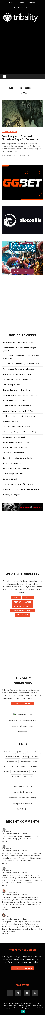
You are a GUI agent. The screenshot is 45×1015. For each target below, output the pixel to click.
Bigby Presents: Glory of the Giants (18, 342)
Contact (21, 2)
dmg (7, 771)
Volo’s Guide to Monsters (14, 453)
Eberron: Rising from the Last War (18, 411)
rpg (29, 752)
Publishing (32, 2)
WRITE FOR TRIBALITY (22, 606)
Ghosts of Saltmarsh (12, 421)
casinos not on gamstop (22, 726)
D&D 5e (9, 752)
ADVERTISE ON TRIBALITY (22, 610)
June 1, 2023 (27, 155)
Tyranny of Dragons (11, 494)
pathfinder (23, 766)
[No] (42, 1008)
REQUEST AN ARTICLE (22, 602)
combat (29, 776)
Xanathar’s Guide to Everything (16, 447)
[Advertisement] (22, 47)
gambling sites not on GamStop (22, 720)
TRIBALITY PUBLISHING (22, 704)
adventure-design (21, 771)
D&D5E (37, 771)
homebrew (13, 761)
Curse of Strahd (10, 479)
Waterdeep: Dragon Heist (14, 437)
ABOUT (16, 598)
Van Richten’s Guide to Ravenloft (17, 379)
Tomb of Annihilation (12, 463)
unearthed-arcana (30, 761)
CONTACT (28, 598)
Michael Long (10, 155)
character (9, 766)
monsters (36, 766)
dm (38, 752)
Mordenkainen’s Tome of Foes (16, 442)
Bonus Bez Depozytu (22, 792)
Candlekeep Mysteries (12, 385)
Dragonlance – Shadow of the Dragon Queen (19, 349)
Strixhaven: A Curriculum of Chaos (18, 369)
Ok (23, 1011)
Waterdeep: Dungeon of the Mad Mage (20, 432)
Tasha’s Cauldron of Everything (16, 390)
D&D (20, 752)
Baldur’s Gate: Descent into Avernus (19, 416)
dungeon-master (31, 757)
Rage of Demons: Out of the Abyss (18, 484)
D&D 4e (17, 776)
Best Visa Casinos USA (22, 786)
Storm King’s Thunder (13, 474)
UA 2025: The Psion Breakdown (14, 834)
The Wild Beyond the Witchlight (17, 374)
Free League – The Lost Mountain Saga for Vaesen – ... (21, 138)
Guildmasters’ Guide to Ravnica (17, 426)
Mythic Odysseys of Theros (14, 400)
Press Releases (9, 132)
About (11, 2)
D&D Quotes (22, 809)
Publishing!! (22, 615)
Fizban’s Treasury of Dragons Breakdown (21, 364)
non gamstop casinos (22, 803)
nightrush (22, 731)
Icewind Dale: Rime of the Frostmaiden (20, 395)
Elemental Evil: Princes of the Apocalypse (21, 489)
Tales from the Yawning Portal (16, 468)
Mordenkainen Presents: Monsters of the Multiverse (21, 357)
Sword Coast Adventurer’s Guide (17, 458)
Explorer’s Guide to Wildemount (17, 406)
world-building (13, 757)
